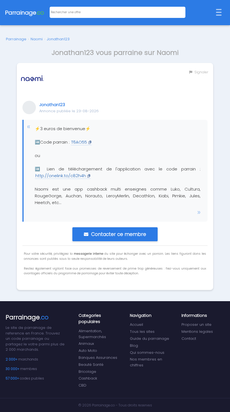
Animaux (86, 343)
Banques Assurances (98, 357)
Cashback (88, 378)
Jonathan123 (58, 39)
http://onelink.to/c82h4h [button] (60, 176)
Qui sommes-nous (147, 352)
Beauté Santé (91, 364)
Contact (188, 338)
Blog (134, 345)
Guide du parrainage (149, 338)
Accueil (136, 324)
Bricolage (87, 371)
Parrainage (16, 39)
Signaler (201, 72)
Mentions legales (197, 331)
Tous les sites (142, 331)
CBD (82, 385)
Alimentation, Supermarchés (92, 334)
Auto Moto (88, 350)
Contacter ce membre (118, 234)
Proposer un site (196, 324)
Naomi (37, 39)
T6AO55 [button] (79, 142)
